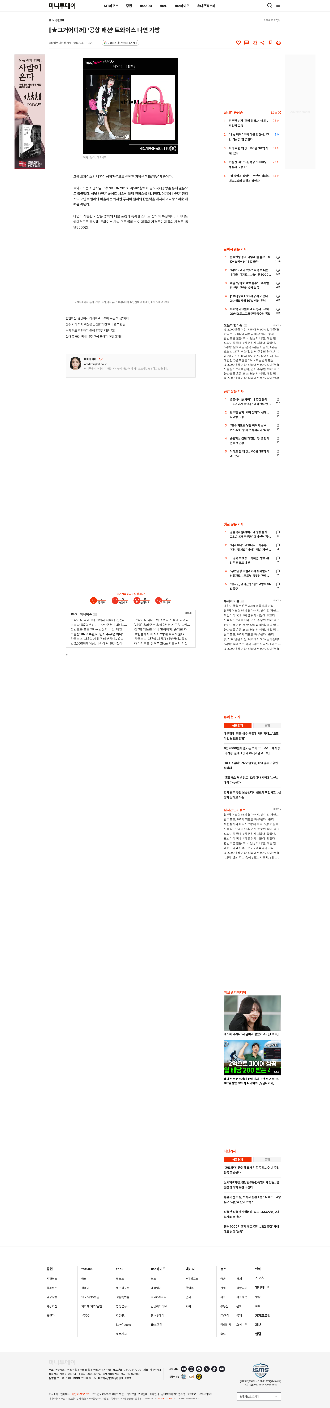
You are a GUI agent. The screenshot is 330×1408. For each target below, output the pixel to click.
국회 (84, 1279)
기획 (188, 1306)
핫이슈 (190, 1288)
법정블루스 (122, 1306)
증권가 (51, 1315)
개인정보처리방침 (81, 1394)
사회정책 (241, 1297)
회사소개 (53, 1394)
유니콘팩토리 (206, 6)
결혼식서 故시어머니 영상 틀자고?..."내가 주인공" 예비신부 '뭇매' (249, 404)
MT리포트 (111, 6)
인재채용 (65, 1394)
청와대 (85, 1288)
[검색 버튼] (269, 5)
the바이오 (182, 6)
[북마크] (270, 42)
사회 (223, 1297)
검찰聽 (120, 1315)
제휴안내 (154, 1394)
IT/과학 (224, 1315)
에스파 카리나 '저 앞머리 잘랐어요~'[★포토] (251, 1034)
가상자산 (52, 1306)
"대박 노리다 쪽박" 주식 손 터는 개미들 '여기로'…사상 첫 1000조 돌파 (250, 274)
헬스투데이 (157, 1315)
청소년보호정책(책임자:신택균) (108, 1394)
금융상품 (52, 1297)
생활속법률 (122, 1297)
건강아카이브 (159, 1306)
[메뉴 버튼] (277, 5)
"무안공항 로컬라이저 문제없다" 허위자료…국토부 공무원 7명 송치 (249, 575)
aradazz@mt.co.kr (95, 364)
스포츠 (259, 1278)
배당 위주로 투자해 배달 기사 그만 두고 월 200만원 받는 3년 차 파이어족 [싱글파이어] (251, 1081)
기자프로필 (262, 1316)
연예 (258, 1269)
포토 (257, 1306)
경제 (239, 1279)
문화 (239, 1306)
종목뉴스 (52, 1288)
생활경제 (59, 20)
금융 (223, 1279)
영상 (257, 1297)
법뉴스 (120, 1279)
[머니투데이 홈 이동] (62, 1362)
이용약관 (131, 1394)
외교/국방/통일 (90, 1297)
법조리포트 (122, 1288)
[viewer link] (173, 148)
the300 (146, 6)
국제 (239, 1315)
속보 (223, 1334)
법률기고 (121, 1334)
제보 (258, 1325)
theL (163, 6)
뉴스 (153, 1279)
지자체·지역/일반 (91, 1306)
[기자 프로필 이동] (75, 363)
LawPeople (123, 1325)
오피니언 (241, 1325)
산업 (223, 1288)
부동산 (224, 1306)
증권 (129, 6)
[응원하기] (101, 359)
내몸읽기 (156, 1288)
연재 (188, 1297)
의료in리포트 (158, 1297)
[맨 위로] (321, 1392)
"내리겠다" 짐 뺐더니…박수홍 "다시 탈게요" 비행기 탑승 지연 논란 (250, 549)
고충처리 (192, 1394)
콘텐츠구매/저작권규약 (173, 1394)
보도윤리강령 (206, 1394)
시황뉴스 (52, 1279)
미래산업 (225, 1325)
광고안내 (142, 1394)
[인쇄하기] (278, 42)
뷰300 (85, 1315)
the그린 (157, 1325)
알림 (258, 1334)
